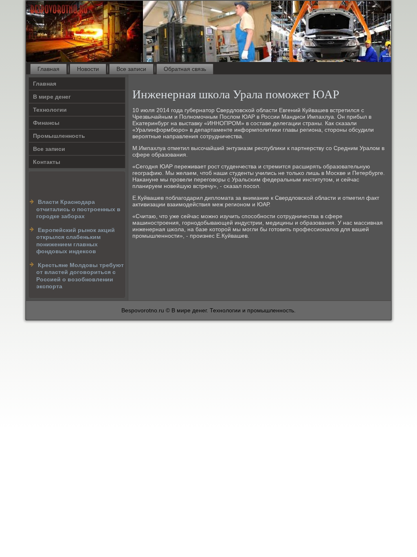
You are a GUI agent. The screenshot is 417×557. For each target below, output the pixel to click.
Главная (48, 69)
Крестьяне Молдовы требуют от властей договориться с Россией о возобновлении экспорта (80, 276)
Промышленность (59, 136)
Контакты (46, 162)
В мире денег (52, 96)
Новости (88, 69)
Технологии (50, 109)
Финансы (46, 122)
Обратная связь (185, 69)
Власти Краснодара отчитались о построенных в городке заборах (78, 209)
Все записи (131, 69)
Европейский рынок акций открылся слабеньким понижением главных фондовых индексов (75, 241)
